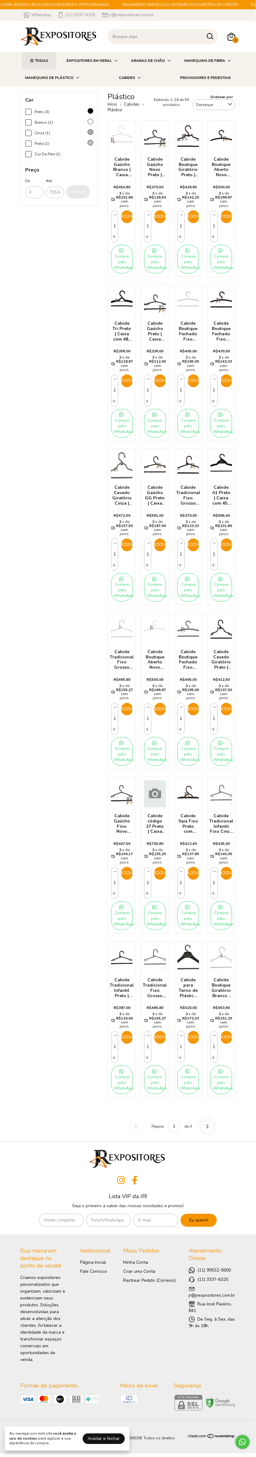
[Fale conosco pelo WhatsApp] (242, 1442)
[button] (122, 259)
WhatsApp (41, 15)
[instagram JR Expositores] (121, 1180)
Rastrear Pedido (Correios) (149, 1280)
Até (49, 180)
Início (112, 104)
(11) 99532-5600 (214, 1270)
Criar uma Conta (139, 1271)
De (27, 180)
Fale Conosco (93, 1271)
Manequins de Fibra (204, 60)
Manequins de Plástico (49, 77)
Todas (41, 60)
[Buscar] (209, 36)
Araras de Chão (148, 60)
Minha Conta (135, 1262)
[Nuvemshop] (211, 1437)
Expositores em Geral (89, 60)
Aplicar (78, 192)
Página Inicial (93, 1262)
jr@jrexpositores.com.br (131, 15)
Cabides (127, 77)
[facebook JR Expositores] (135, 1180)
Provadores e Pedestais (205, 77)
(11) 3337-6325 (80, 15)
